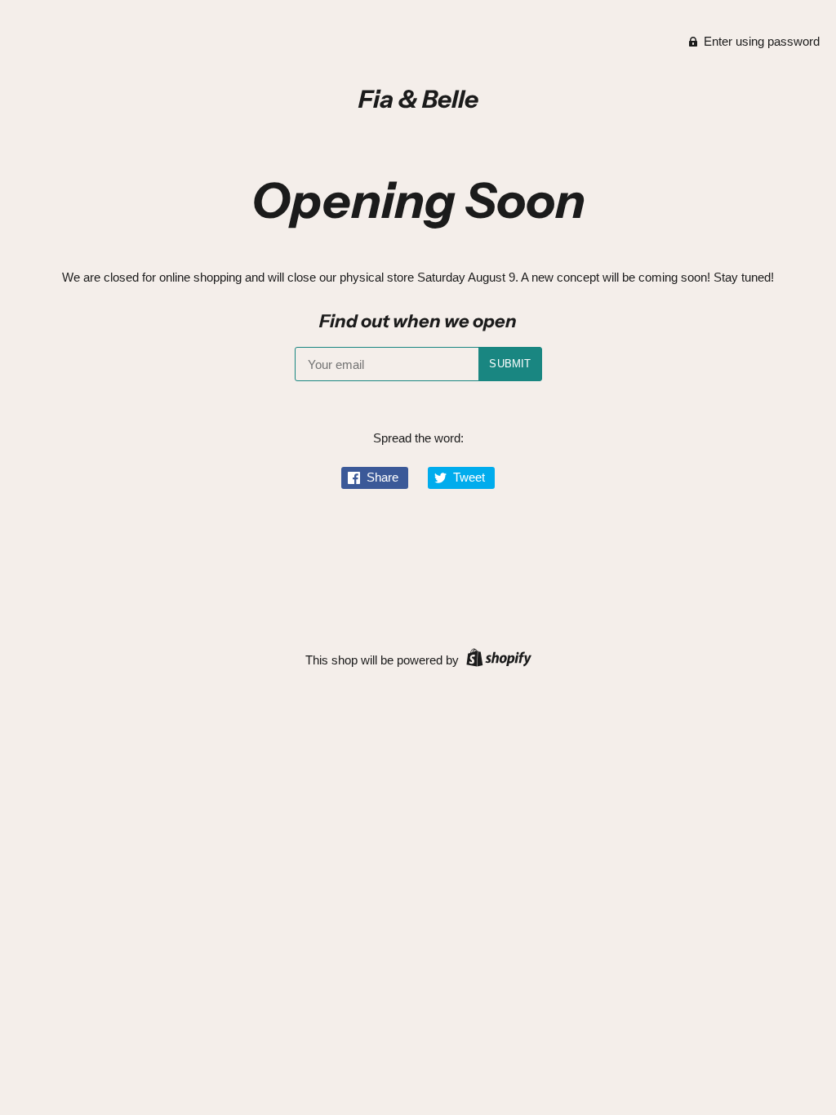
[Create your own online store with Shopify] (496, 660)
